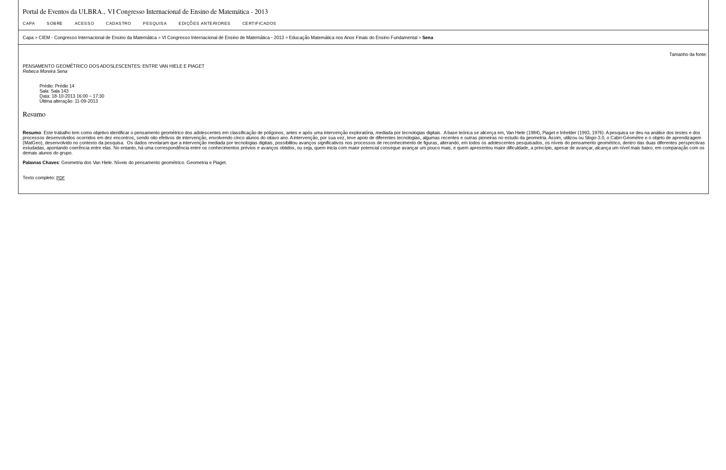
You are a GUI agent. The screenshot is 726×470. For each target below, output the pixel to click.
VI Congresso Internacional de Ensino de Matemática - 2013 (223, 37)
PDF (60, 177)
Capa (29, 23)
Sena (427, 37)
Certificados (259, 23)
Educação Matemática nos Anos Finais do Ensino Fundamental (353, 37)
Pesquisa (155, 23)
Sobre (55, 23)
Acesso (84, 23)
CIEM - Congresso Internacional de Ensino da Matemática (98, 37)
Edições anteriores (204, 23)
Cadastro (118, 23)
